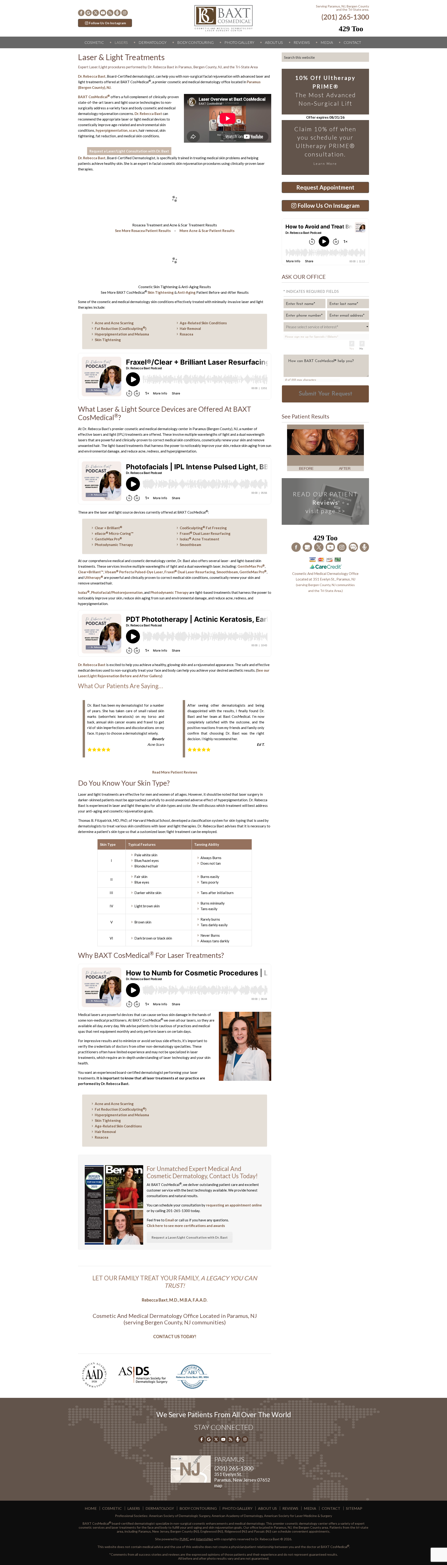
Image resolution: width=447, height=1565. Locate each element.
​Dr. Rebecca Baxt (91, 158)
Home (91, 1508)
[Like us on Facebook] (81, 13)
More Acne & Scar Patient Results (206, 230)
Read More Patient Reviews (174, 772)
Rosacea (186, 334)
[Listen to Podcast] (117, 13)
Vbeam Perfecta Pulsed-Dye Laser (134, 572)
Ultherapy (93, 577)
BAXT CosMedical (94, 97)
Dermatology (152, 42)
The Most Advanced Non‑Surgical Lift (325, 90)
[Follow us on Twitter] (95, 13)
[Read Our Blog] (353, 547)
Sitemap (354, 1508)
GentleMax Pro (108, 539)
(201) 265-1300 (345, 17)
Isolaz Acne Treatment (199, 539)
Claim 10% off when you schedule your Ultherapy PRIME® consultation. (325, 145)
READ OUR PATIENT (325, 502)
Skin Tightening (161, 292)
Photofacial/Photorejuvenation (117, 592)
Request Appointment (325, 187)
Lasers (121, 42)
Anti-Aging (186, 292)
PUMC (184, 1539)
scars (133, 130)
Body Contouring (195, 42)
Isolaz (84, 592)
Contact (352, 42)
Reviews (302, 42)
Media (327, 42)
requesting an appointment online (234, 1205)
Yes (351, 348)
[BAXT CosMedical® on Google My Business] (88, 13)
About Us (274, 42)
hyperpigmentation (112, 130)
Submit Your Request (325, 394)
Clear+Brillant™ (90, 572)
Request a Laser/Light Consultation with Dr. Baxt (129, 151)
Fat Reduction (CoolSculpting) (120, 328)
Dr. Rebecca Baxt (91, 76)
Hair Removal (190, 328)
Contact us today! (174, 1336)
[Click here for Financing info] (325, 563)
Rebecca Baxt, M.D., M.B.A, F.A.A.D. (174, 1299)
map (218, 1485)
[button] (110, 199)
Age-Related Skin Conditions (203, 323)
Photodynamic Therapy (114, 544)
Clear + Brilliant (108, 528)
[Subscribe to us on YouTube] (103, 13)
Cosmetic (94, 42)
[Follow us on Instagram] (124, 13)
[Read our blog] (110, 13)
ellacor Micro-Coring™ (114, 533)
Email (169, 1220)
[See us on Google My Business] (307, 547)
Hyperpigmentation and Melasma (122, 334)
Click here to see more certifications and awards (186, 1225)
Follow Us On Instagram (107, 23)
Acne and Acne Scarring (114, 323)
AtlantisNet (204, 1539)
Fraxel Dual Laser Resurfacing (205, 533)
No (361, 348)
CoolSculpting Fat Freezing (203, 528)
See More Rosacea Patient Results (143, 230)
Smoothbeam (190, 544)
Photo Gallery (239, 42)
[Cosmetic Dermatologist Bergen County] (223, 18)
